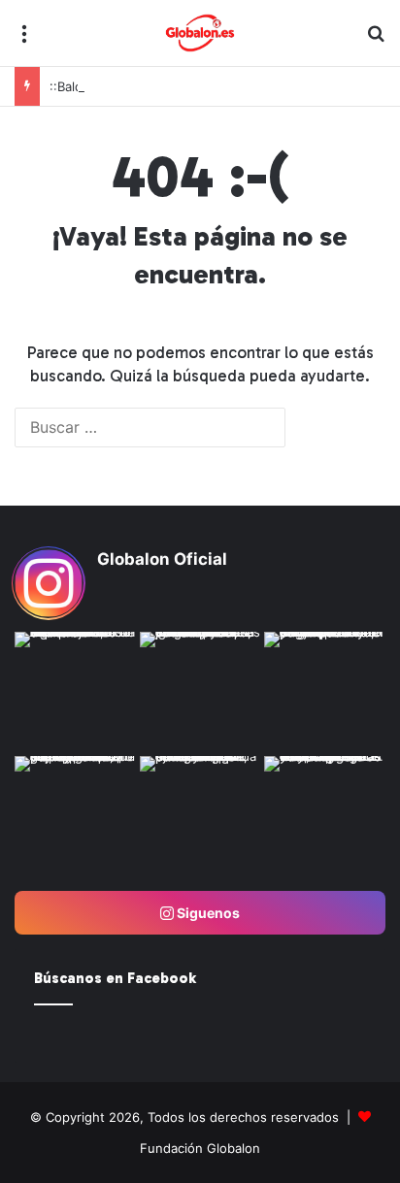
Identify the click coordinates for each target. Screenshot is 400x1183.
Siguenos (207, 912)
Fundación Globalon (200, 1148)
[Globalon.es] (200, 33)
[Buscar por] (375, 40)
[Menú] (24, 40)
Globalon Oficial (162, 559)
